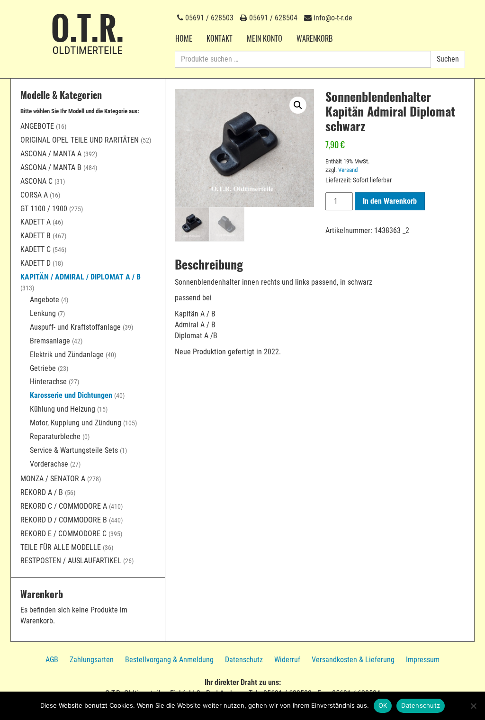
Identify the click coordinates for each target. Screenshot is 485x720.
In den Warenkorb (390, 201)
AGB (51, 659)
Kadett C (35, 249)
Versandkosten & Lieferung (353, 659)
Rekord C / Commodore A (63, 506)
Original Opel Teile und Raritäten (79, 139)
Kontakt (220, 38)
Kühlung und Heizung (62, 409)
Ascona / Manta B (50, 167)
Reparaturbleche (55, 436)
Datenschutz (244, 659)
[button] (297, 105)
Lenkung (43, 313)
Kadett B (35, 235)
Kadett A (35, 221)
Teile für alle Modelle (60, 547)
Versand (348, 169)
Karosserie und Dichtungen (71, 395)
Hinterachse (48, 381)
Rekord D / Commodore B (63, 519)
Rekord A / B (41, 492)
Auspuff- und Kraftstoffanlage (75, 327)
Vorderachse (49, 463)
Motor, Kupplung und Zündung (75, 422)
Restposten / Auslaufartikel (70, 560)
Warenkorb (314, 38)
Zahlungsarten (92, 659)
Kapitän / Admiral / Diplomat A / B (80, 276)
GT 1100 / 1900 (43, 208)
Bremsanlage (50, 340)
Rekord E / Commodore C (63, 533)
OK (382, 705)
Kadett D (35, 263)
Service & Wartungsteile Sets (74, 450)
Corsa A (34, 194)
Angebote (37, 126)
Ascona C (36, 181)
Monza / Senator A (52, 478)
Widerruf (287, 659)
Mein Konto (264, 38)
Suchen (448, 58)
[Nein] (473, 706)
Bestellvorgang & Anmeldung (169, 659)
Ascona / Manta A (50, 153)
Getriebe (43, 368)
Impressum (423, 659)
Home (183, 38)
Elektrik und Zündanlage (67, 354)
